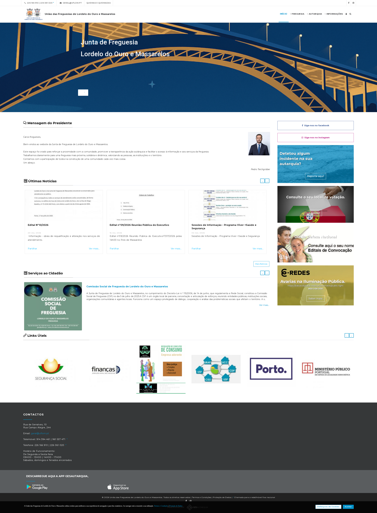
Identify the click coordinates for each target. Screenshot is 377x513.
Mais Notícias (261, 264)
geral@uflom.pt (72, 3)
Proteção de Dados (222, 497)
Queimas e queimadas (98, 3)
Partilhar (32, 248)
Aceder (315, 213)
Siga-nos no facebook (316, 125)
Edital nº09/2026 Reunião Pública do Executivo (57, 225)
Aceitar (348, 507)
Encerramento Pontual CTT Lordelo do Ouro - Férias (225, 225)
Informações (334, 14)
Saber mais (316, 298)
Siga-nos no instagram (316, 137)
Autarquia (315, 14)
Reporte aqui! (315, 176)
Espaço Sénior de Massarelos (104, 286)
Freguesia (297, 14)
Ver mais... (94, 248)
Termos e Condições (201, 497)
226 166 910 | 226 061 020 (39, 3)
